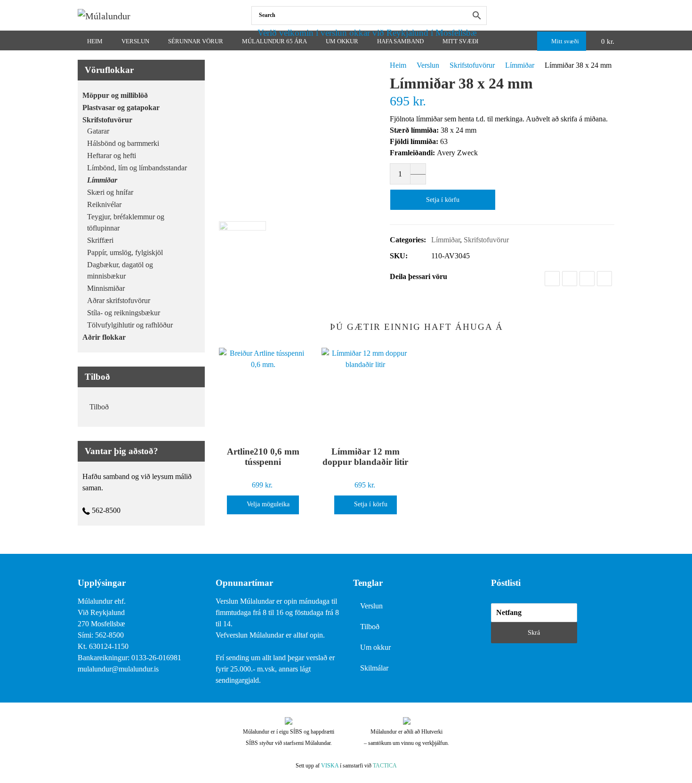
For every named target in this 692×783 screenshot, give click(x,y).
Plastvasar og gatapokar (121, 108)
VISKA (329, 765)
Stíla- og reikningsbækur (123, 313)
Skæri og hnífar (110, 192)
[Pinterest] (604, 278)
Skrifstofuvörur (472, 65)
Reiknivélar (104, 204)
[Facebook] (612, 15)
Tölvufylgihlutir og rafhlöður (130, 325)
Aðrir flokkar (104, 337)
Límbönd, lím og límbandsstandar (137, 168)
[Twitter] (569, 278)
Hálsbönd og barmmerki (123, 143)
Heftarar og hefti (111, 156)
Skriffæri (100, 240)
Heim (398, 65)
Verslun (428, 65)
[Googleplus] (587, 278)
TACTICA (385, 765)
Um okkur (375, 647)
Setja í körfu (442, 199)
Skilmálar (374, 668)
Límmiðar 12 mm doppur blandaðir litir (365, 457)
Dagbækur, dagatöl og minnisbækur (120, 270)
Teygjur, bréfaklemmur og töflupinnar (125, 222)
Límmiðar (519, 65)
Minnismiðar (106, 288)
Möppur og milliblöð (115, 95)
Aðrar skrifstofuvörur (118, 300)
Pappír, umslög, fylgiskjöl (125, 252)
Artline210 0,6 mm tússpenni (263, 457)
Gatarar (98, 131)
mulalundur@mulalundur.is (118, 669)
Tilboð (99, 407)
